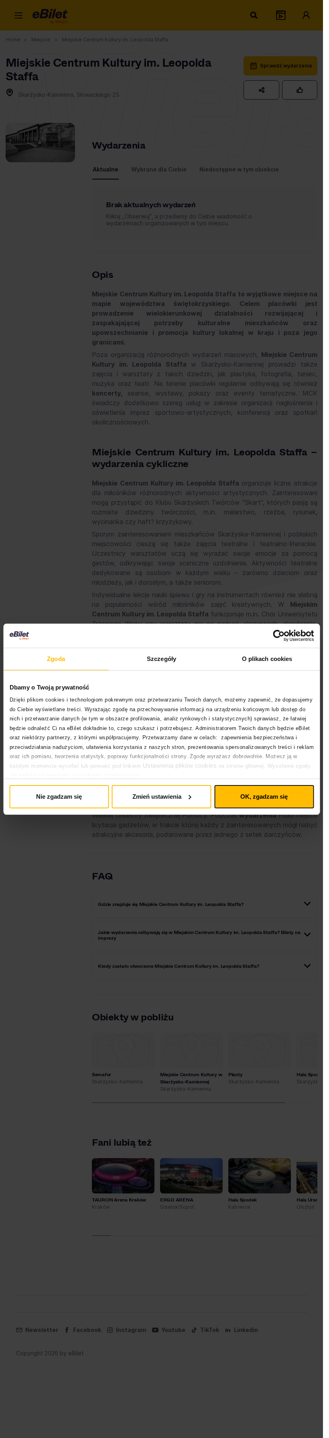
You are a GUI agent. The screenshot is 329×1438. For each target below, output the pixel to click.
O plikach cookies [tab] (267, 658)
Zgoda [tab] (56, 658)
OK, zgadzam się (264, 796)
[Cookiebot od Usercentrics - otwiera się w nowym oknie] (279, 636)
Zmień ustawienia (156, 796)
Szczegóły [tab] (161, 658)
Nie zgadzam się (59, 796)
